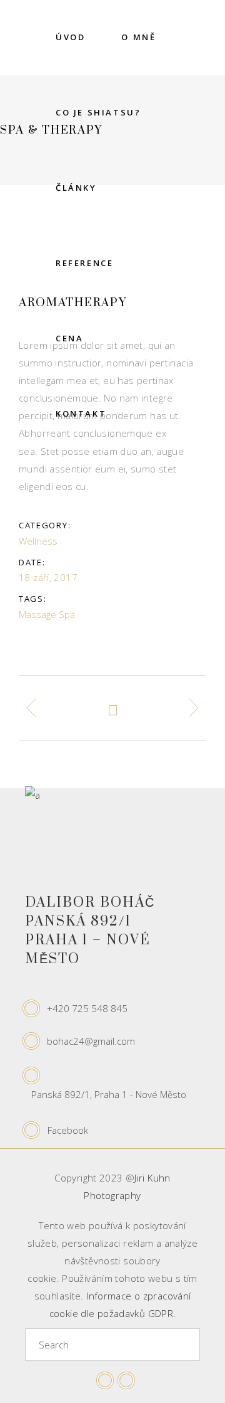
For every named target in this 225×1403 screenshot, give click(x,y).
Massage (37, 614)
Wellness (38, 541)
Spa (67, 614)
